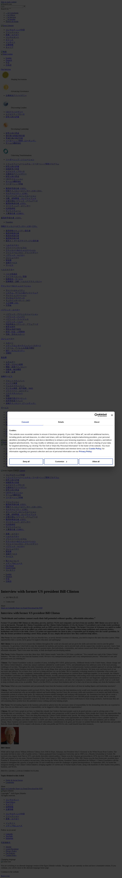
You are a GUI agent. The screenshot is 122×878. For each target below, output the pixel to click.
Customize (59, 461)
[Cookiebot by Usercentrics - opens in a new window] (96, 415)
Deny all (26, 461)
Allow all (95, 461)
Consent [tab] (25, 422)
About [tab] (96, 422)
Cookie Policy (95, 449)
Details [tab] (61, 422)
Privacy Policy (85, 451)
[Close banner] (112, 415)
